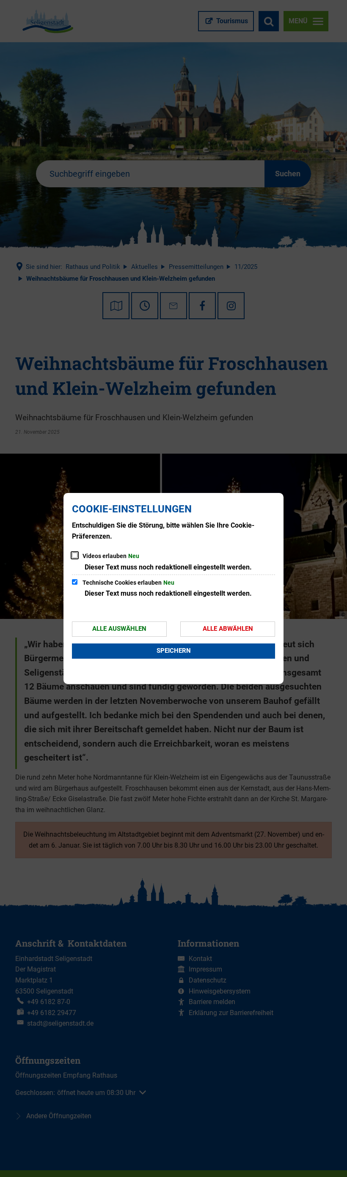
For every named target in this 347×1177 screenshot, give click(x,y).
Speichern (174, 650)
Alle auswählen (119, 628)
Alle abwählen (228, 628)
